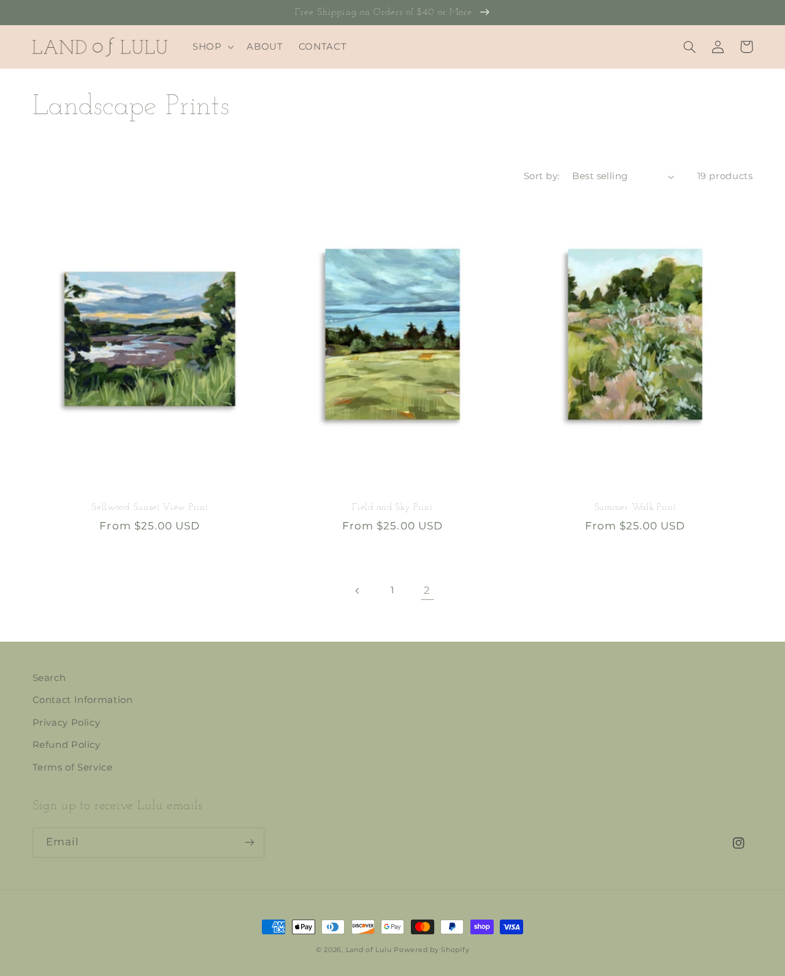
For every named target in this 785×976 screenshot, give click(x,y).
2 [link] (427, 590)
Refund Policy (67, 744)
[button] (212, 46)
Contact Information (83, 699)
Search (49, 677)
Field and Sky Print (392, 507)
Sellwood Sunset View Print (149, 507)
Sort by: (541, 176)
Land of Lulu (369, 950)
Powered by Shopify (431, 950)
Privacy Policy (67, 722)
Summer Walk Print (635, 507)
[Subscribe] (249, 843)
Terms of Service (73, 767)
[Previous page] (357, 591)
